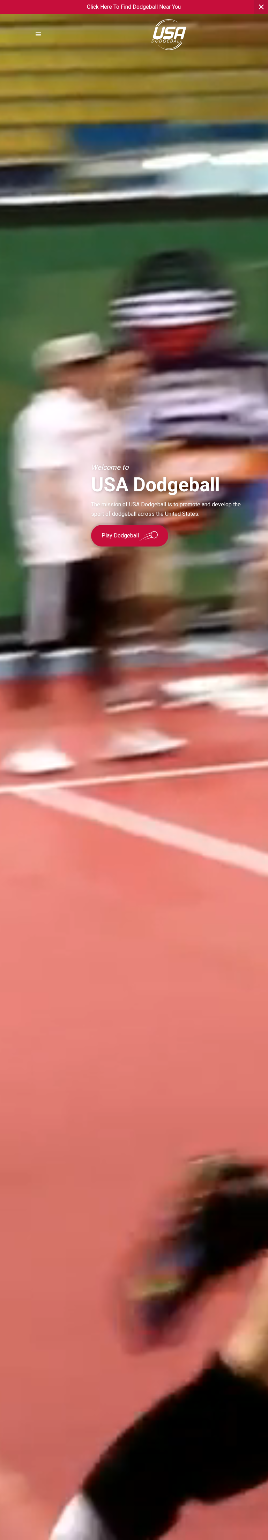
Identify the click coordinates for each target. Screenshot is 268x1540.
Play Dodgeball (120, 535)
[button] (38, 34)
